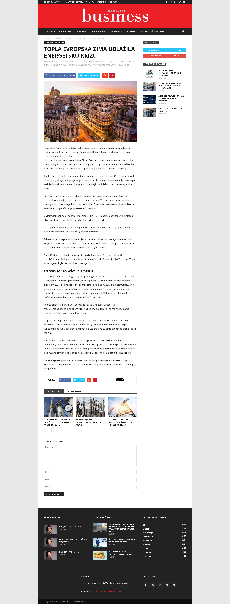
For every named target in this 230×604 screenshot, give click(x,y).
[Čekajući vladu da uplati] (50, 529)
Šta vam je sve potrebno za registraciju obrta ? (122, 540)
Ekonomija (80, 31)
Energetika (59, 42)
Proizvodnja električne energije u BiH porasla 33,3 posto (88, 422)
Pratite (181, 50)
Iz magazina (65, 31)
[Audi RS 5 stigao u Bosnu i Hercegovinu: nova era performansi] (149, 86)
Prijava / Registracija (73, 2)
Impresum (89, 2)
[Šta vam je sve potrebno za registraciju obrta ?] (100, 542)
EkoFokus (158, 31)
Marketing (101, 2)
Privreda (147, 553)
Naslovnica (48, 38)
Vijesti (144, 31)
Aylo (84, 602)
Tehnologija (98, 31)
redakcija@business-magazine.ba (109, 591)
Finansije (147, 545)
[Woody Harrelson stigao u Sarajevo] (149, 112)
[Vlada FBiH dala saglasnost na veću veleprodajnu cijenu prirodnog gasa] (58, 407)
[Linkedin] (175, 2)
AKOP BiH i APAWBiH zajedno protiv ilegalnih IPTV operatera (171, 98)
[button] (183, 31)
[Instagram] (171, 2)
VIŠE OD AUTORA (73, 391)
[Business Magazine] (115, 16)
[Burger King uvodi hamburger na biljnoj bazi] (100, 555)
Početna (50, 31)
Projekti (147, 557)
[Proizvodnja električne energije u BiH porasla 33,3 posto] (90, 407)
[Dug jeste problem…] (50, 555)
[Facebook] (167, 2)
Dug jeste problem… (69, 552)
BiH (46, 416)
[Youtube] (184, 2)
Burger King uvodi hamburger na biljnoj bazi (121, 553)
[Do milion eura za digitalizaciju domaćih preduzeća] (149, 73)
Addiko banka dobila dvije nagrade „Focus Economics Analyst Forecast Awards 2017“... (122, 527)
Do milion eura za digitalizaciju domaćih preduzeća (169, 72)
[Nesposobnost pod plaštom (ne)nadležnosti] (50, 542)
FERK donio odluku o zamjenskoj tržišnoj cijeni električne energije (120, 422)
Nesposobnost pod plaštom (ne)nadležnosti (73, 540)
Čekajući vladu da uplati (71, 526)
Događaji (115, 31)
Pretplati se (179, 56)
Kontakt (113, 2)
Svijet (145, 549)
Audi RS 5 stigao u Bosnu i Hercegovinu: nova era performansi (170, 85)
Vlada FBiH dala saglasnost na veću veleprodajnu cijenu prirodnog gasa (57, 422)
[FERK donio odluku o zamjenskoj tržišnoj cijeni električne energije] (122, 407)
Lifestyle (130, 31)
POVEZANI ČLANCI (54, 391)
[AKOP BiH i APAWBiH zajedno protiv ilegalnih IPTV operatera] (149, 99)
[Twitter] (180, 2)
